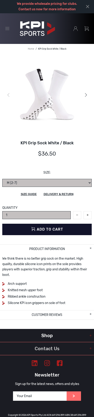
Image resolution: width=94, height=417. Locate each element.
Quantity (10, 208)
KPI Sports (37, 28)
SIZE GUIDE (29, 194)
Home (31, 49)
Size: (47, 173)
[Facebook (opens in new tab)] (60, 363)
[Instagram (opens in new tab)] (47, 363)
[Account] (75, 28)
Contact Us (47, 348)
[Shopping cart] (86, 28)
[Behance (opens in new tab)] (34, 363)
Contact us (26, 9)
